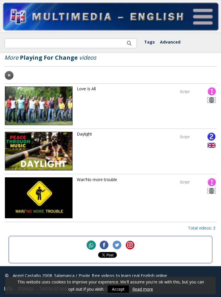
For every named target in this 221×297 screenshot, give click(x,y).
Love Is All (86, 89)
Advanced (170, 42)
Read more (142, 289)
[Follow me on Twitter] (117, 245)
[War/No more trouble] (39, 197)
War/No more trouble (97, 179)
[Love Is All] (39, 106)
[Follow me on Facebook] (104, 245)
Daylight (84, 134)
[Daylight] (39, 151)
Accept (118, 289)
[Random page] (9, 78)
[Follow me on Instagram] (130, 245)
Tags (149, 42)
